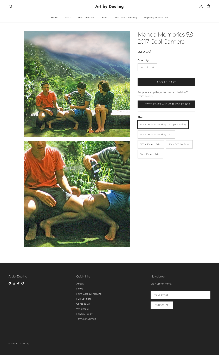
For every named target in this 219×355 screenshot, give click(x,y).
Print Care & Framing (125, 17)
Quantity (143, 60)
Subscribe (162, 305)
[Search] (11, 6)
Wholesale (82, 308)
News (68, 17)
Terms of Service (86, 318)
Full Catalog (83, 298)
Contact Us (83, 303)
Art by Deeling (22, 343)
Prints (104, 17)
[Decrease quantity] (141, 67)
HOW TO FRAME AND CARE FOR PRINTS (166, 104)
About (80, 283)
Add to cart (166, 82)
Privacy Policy (84, 313)
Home (54, 17)
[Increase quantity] (154, 67)
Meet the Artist (86, 17)
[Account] (200, 6)
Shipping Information (156, 17)
